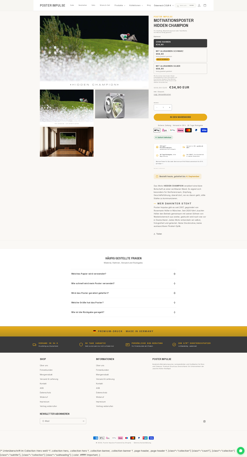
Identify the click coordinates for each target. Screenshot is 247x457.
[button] (119, 5)
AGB (42, 388)
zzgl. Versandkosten (162, 94)
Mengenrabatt (46, 374)
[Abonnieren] (83, 421)
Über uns (44, 365)
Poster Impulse (109, 443)
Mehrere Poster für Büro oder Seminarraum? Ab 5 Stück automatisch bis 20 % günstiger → (179, 162)
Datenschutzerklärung (142, 443)
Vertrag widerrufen (48, 406)
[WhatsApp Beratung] (240, 450)
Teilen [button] (159, 234)
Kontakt (43, 383)
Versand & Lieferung (49, 379)
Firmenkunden (46, 370)
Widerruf (44, 397)
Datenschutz (45, 392)
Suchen (191, 5)
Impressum (44, 402)
